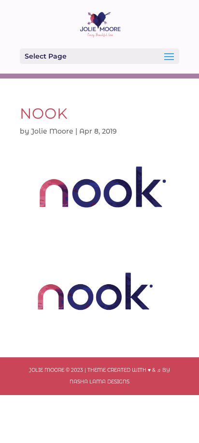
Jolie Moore (52, 131)
